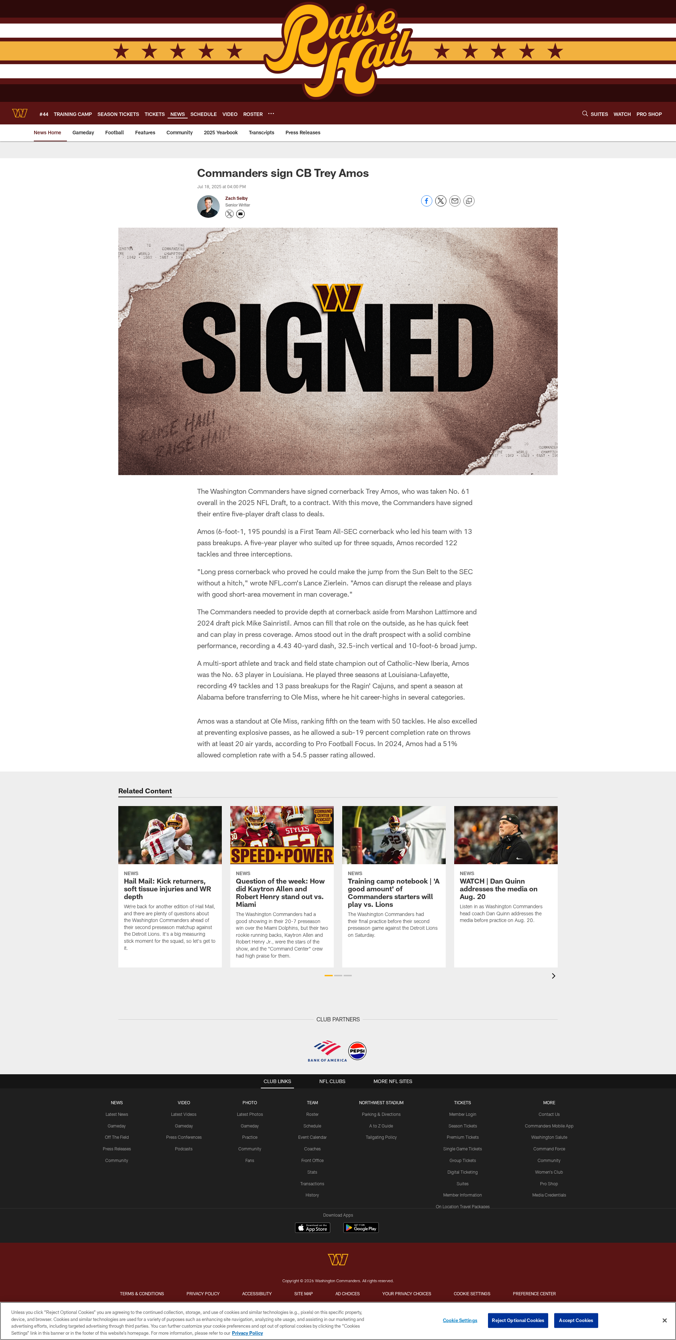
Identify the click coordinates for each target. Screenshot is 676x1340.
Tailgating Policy (381, 1137)
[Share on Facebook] (426, 205)
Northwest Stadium (381, 1102)
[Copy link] (469, 201)
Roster (312, 1114)
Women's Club (549, 1171)
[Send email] (455, 205)
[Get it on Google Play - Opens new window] (361, 1231)
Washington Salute (549, 1137)
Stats (312, 1171)
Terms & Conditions (142, 1293)
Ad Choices (348, 1293)
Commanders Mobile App (549, 1125)
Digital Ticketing (462, 1171)
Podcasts (184, 1148)
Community (116, 1160)
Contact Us (549, 1114)
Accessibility (257, 1293)
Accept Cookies (576, 1320)
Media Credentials (549, 1194)
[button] (328, 975)
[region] (338, 1321)
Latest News (117, 1114)
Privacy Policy (203, 1293)
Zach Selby (236, 198)
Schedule (312, 1125)
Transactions (312, 1183)
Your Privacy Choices (406, 1293)
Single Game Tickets (462, 1148)
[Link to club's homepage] (19, 113)
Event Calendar (312, 1137)
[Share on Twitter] (440, 205)
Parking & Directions (381, 1114)
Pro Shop (549, 1183)
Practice (249, 1137)
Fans (249, 1160)
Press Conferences (184, 1137)
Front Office (312, 1160)
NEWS (117, 1102)
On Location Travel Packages (463, 1206)
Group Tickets (463, 1160)
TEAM (312, 1102)
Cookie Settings (472, 1293)
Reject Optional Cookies (518, 1320)
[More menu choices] (271, 113)
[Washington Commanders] (338, 1260)
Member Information (462, 1194)
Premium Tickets (463, 1137)
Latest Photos (250, 1114)
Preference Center (534, 1293)
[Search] (585, 113)
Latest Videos (183, 1114)
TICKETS (462, 1102)
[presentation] (555, 977)
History (312, 1194)
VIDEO (184, 1102)
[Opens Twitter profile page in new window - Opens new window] (229, 214)
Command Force (549, 1148)
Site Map (303, 1293)
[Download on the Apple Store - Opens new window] (313, 1229)
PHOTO (250, 1102)
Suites (463, 1183)
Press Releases (117, 1148)
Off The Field (117, 1137)
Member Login (462, 1114)
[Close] (664, 1320)
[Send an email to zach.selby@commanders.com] (240, 214)
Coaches (312, 1148)
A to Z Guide (381, 1125)
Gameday (117, 1125)
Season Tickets (463, 1125)
